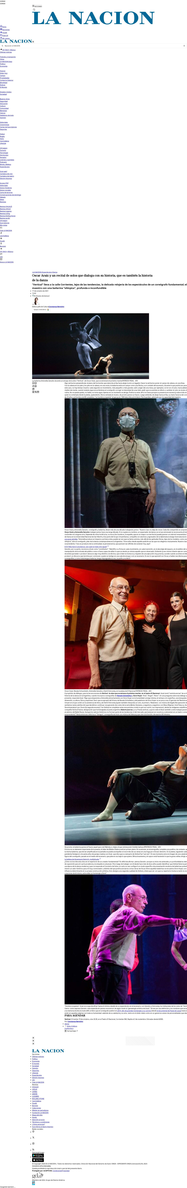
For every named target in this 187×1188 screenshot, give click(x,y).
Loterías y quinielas (7, 160)
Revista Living (5, 214)
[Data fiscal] (33, 1184)
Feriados (3, 157)
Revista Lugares (6, 211)
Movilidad (3, 83)
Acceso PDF (4, 183)
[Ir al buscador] (34, 9)
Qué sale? (3, 171)
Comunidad (4, 108)
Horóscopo (4, 155)
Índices (2, 85)
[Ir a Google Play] (38, 1157)
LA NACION (36, 272)
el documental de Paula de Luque (169, 1011)
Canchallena (4, 141)
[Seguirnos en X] (33, 1138)
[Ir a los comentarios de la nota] (35, 383)
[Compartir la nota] (33, 386)
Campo (2, 76)
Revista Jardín (5, 218)
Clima (2, 59)
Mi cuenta (6, 38)
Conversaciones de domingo (10, 195)
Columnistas (4, 125)
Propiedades (4, 78)
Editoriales (4, 122)
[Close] (33, 1038)
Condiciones (57, 1171)
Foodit (4, 33)
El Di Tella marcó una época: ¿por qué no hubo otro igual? (86, 547)
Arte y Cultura (72, 1026)
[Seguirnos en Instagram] (33, 1144)
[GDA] (37, 1178)
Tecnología (4, 153)
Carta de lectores (6, 192)
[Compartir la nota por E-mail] (38, 392)
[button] (93, 151)
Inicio (4, 27)
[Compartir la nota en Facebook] (33, 392)
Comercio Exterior (6, 80)
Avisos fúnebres (6, 188)
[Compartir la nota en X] (35, 392)
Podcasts (3, 162)
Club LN (5, 35)
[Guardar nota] (33, 383)
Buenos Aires (5, 99)
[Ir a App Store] (38, 1161)
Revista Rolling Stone (7, 216)
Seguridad (4, 101)
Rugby (2, 136)
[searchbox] (93, 46)
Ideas (2, 199)
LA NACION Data (6, 62)
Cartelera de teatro (7, 176)
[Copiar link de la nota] (33, 389)
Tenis (2, 139)
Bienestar (3, 111)
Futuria (2, 71)
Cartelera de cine (6, 174)
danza (67, 1024)
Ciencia (2, 113)
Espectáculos (46, 272)
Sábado (3, 197)
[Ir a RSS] (33, 1150)
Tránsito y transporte (8, 57)
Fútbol (2, 134)
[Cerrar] (33, 42)
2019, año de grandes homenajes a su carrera (134, 1011)
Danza (54, 272)
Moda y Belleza (5, 164)
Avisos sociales (5, 190)
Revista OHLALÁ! (6, 206)
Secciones (6, 30)
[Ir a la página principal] (93, 24)
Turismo (3, 150)
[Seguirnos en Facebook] (33, 1132)
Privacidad (65, 1171)
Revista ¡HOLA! (5, 209)
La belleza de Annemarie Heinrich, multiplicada (82, 859)
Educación (4, 104)
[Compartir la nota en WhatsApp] (35, 386)
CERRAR (2, 1)
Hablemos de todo (7, 115)
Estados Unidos (5, 92)
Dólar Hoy (3, 73)
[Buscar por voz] (184, 46)
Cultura (2, 106)
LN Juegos (3, 148)
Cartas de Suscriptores (8, 127)
